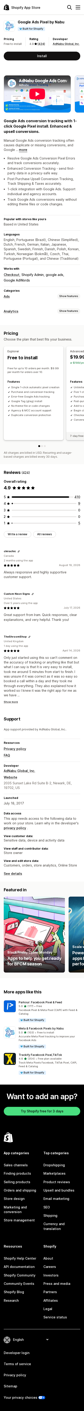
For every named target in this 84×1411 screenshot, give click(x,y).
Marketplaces (54, 1173)
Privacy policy (15, 749)
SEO (46, 1207)
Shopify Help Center (20, 1258)
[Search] (69, 7)
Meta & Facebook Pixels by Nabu (41, 1028)
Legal (47, 1309)
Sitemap (10, 1386)
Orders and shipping (20, 1190)
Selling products (17, 1182)
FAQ (7, 755)
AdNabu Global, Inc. (66, 44)
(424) (41, 44)
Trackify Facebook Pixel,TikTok (40, 1055)
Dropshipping (54, 1165)
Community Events (19, 1284)
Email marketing (56, 1199)
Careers (49, 1267)
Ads (7, 296)
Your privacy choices (20, 1397)
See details (13, 874)
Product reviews (56, 1182)
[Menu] (78, 7)
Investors (51, 1275)
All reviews (44, 534)
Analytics (11, 311)
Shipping (50, 1215)
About (48, 1258)
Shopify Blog (14, 1292)
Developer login (16, 1353)
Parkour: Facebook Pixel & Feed (40, 1002)
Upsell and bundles (58, 1190)
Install (42, 56)
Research (11, 1300)
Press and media (56, 1284)
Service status (55, 1317)
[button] (42, 1011)
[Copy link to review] (19, 551)
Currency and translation (54, 1226)
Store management (19, 1220)
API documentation (19, 1267)
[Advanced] (42, 446)
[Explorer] (39, 446)
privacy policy (15, 828)
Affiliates (50, 1300)
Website (10, 777)
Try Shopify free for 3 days (42, 1111)
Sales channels (16, 1165)
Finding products (17, 1173)
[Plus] (45, 446)
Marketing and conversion (15, 1209)
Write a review (17, 534)
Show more (11, 702)
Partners (50, 1292)
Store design (14, 1199)
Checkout (11, 275)
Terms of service (17, 1364)
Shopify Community (19, 1275)
